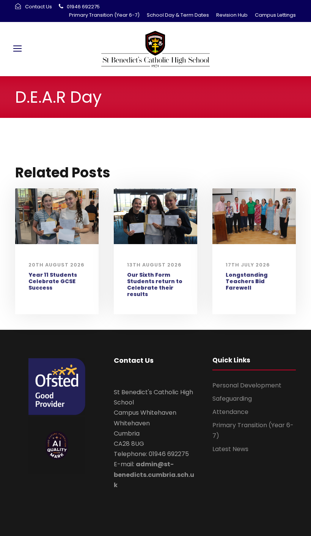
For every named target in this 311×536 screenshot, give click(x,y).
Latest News (230, 449)
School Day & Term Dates (178, 15)
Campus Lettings (275, 15)
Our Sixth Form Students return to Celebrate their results (154, 284)
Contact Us (38, 6)
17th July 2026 (248, 264)
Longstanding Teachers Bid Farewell (247, 281)
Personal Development (246, 385)
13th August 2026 (154, 264)
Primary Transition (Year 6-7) (104, 15)
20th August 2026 (56, 264)
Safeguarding (232, 398)
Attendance (230, 411)
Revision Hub (232, 15)
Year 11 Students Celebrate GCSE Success (52, 281)
